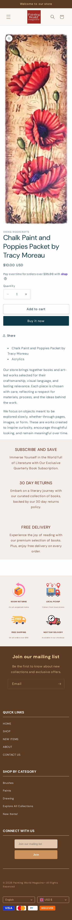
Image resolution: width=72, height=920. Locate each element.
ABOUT (7, 747)
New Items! (10, 814)
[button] (8, 16)
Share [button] (11, 336)
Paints (7, 790)
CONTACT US (12, 754)
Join (36, 854)
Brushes (8, 783)
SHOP (7, 731)
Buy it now (36, 321)
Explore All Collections (18, 806)
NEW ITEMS (10, 739)
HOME (7, 723)
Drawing (8, 798)
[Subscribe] (59, 684)
